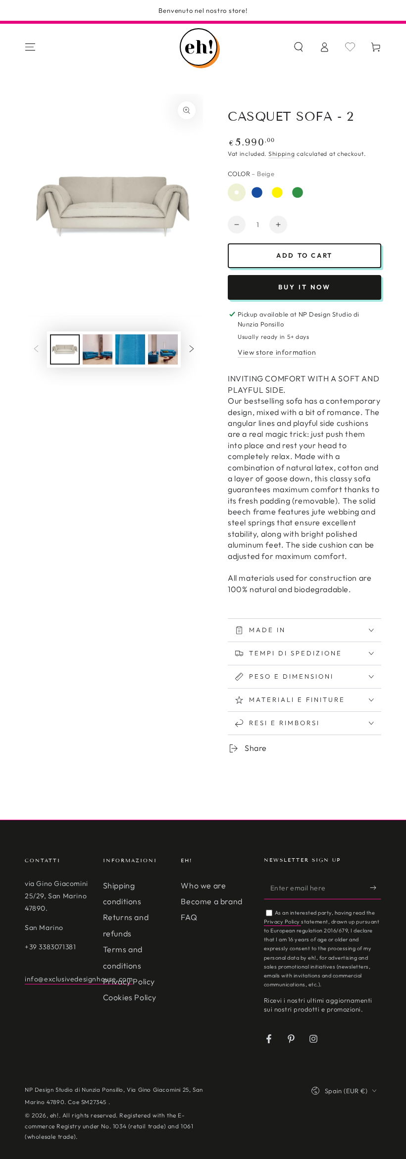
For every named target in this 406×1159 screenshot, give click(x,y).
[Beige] (237, 192)
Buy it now (304, 287)
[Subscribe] (375, 888)
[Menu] (30, 47)
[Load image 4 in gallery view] (130, 349)
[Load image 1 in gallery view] (65, 349)
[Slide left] (36, 350)
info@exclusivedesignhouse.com (79, 978)
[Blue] (257, 192)
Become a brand (211, 901)
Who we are (203, 885)
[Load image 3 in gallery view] (97, 349)
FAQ (189, 917)
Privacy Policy (129, 981)
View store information (277, 352)
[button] (298, 47)
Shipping (281, 153)
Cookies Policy (129, 997)
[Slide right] (192, 350)
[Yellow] (277, 192)
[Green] (297, 192)
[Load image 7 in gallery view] (163, 349)
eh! (54, 1115)
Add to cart (304, 255)
